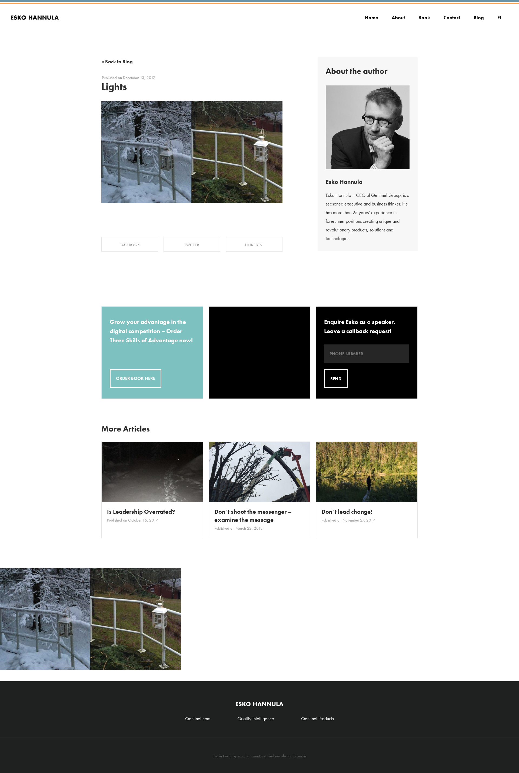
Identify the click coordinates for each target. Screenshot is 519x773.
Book (424, 17)
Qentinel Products (317, 718)
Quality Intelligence (255, 718)
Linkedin (300, 756)
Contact (452, 17)
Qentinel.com (197, 718)
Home (371, 17)
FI (499, 17)
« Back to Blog (117, 61)
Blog (479, 17)
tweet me (258, 756)
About (398, 17)
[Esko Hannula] (35, 13)
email (242, 756)
